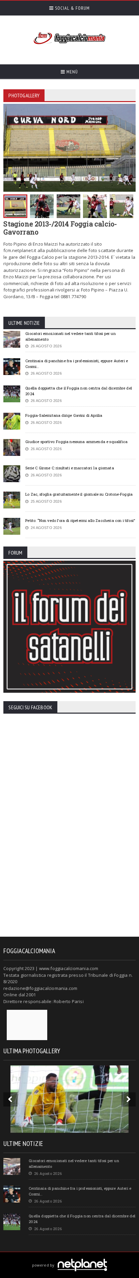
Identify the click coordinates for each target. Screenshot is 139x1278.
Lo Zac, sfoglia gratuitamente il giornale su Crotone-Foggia (79, 494)
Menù (71, 72)
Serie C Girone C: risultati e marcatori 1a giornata (69, 467)
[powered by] (69, 1257)
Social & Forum (72, 8)
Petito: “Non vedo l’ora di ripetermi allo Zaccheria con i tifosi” (80, 520)
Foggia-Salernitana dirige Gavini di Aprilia (63, 415)
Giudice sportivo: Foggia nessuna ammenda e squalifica (76, 441)
